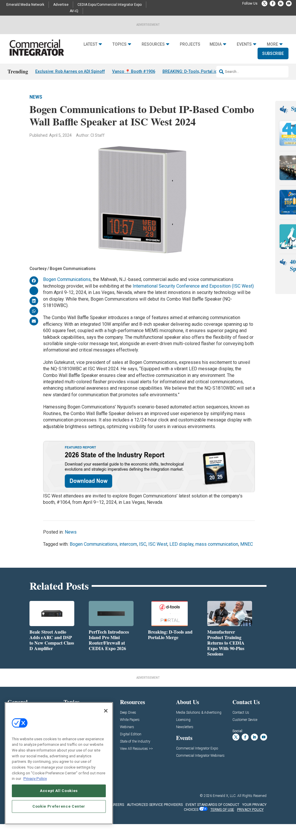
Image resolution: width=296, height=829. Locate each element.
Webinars (127, 727)
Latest (90, 44)
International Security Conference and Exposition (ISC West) (193, 286)
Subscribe (273, 53)
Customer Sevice (244, 720)
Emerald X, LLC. (224, 796)
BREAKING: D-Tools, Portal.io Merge (196, 71)
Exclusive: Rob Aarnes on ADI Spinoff (70, 71)
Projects (190, 44)
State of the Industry (135, 741)
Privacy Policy (35, 778)
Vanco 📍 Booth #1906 (133, 71)
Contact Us (240, 713)
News (35, 97)
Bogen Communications (67, 279)
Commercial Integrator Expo (197, 748)
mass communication (216, 544)
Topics (119, 44)
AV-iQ (74, 11)
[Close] (105, 710)
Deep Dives (128, 713)
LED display (181, 544)
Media (216, 44)
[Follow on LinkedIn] (281, 3)
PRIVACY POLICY (250, 810)
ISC (142, 544)
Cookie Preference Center (58, 806)
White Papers (130, 720)
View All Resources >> (136, 749)
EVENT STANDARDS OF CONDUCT (212, 805)
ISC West (157, 544)
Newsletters (184, 727)
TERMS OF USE (222, 810)
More (272, 44)
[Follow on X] (264, 3)
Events (244, 44)
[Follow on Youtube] (289, 3)
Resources (153, 44)
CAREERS (116, 805)
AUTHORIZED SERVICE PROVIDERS (155, 805)
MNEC (246, 544)
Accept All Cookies (59, 791)
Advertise (61, 4)
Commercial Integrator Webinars (200, 756)
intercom (128, 544)
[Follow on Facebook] (272, 3)
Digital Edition (130, 734)
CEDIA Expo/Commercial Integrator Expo (109, 4)
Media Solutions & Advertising (198, 713)
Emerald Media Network (25, 4)
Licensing (183, 720)
